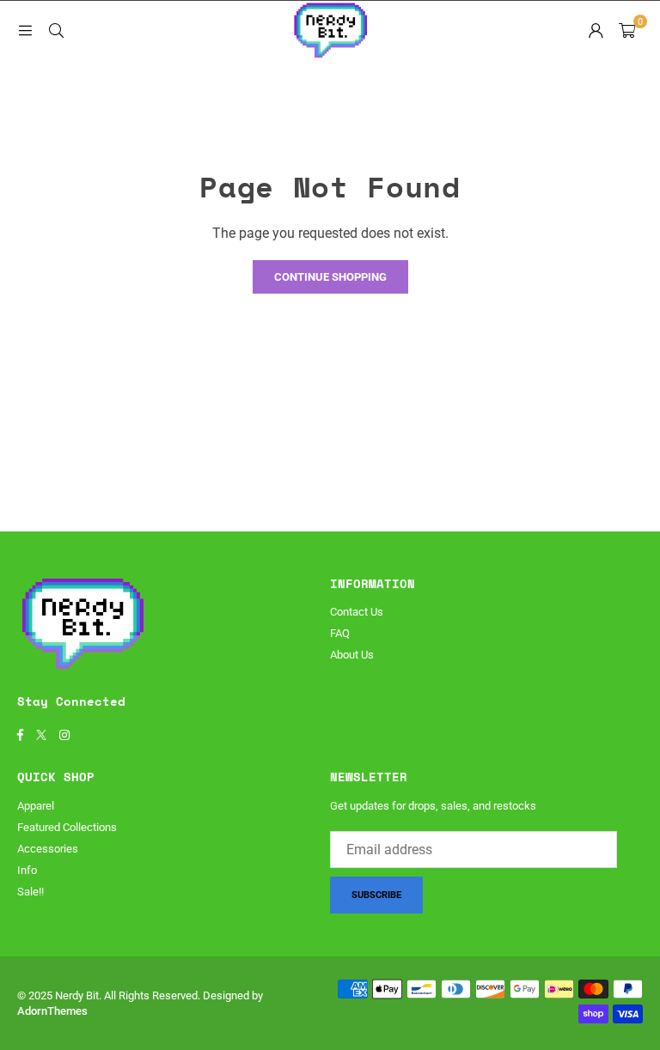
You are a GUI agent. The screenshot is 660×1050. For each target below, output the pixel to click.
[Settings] (595, 30)
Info (27, 870)
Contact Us (356, 611)
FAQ (340, 633)
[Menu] (24, 29)
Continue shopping (330, 276)
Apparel (35, 805)
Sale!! (30, 891)
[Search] (55, 29)
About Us (352, 654)
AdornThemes (52, 1010)
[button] (627, 30)
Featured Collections (67, 827)
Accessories (47, 848)
